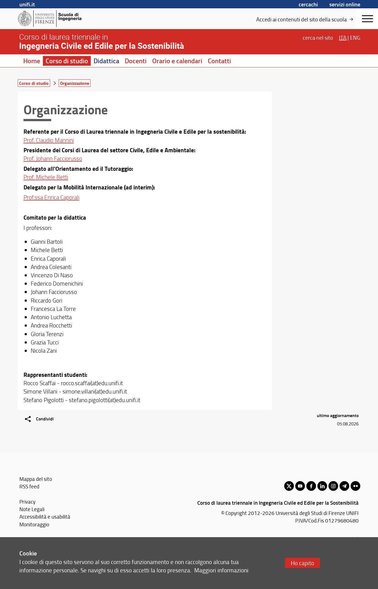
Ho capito (302, 563)
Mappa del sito (35, 479)
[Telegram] (344, 486)
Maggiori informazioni (221, 570)
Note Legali (32, 509)
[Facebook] (311, 486)
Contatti (219, 60)
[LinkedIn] (322, 486)
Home (31, 60)
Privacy (27, 501)
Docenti (136, 60)
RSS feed (29, 486)
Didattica (106, 60)
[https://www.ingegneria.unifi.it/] (60, 18)
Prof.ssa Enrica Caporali (51, 197)
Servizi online (344, 4)
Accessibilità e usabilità (44, 516)
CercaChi (308, 4)
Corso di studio (67, 60)
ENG (355, 37)
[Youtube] (300, 486)
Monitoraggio (34, 524)
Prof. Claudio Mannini (49, 140)
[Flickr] (355, 486)
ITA (342, 37)
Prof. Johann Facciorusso (53, 158)
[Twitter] (289, 486)
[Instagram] (333, 486)
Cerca (318, 37)
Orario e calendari (177, 60)
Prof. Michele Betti (46, 177)
